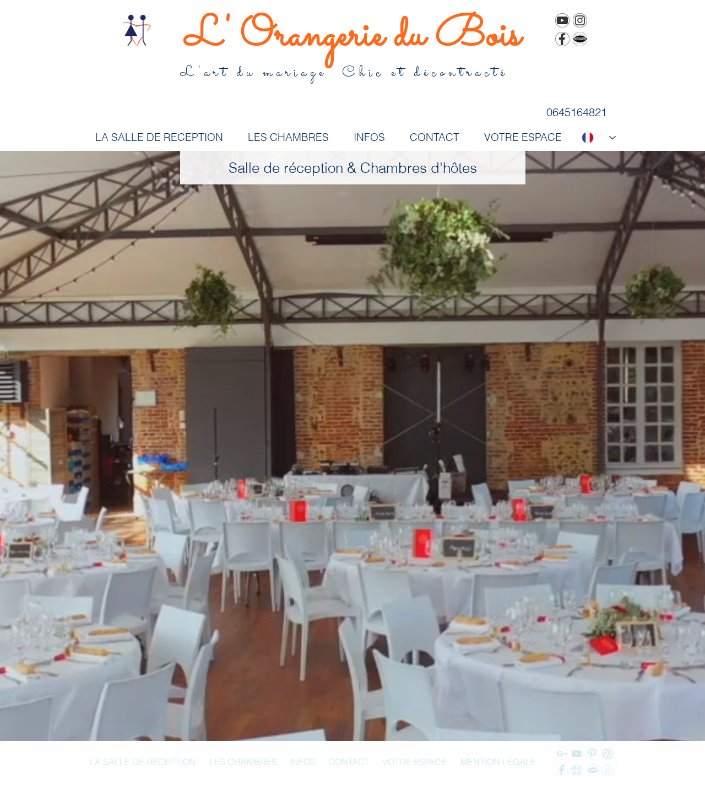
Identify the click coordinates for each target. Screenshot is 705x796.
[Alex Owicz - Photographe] (580, 38)
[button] (352, 167)
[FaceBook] (562, 38)
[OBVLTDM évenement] (607, 770)
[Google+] (562, 754)
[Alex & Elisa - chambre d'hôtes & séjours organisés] (577, 770)
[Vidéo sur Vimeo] (562, 20)
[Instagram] (580, 20)
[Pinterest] (592, 754)
